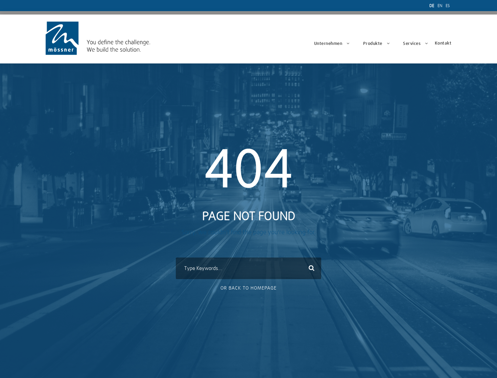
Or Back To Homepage (248, 288)
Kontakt (443, 43)
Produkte (372, 44)
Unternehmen (328, 44)
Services (412, 44)
